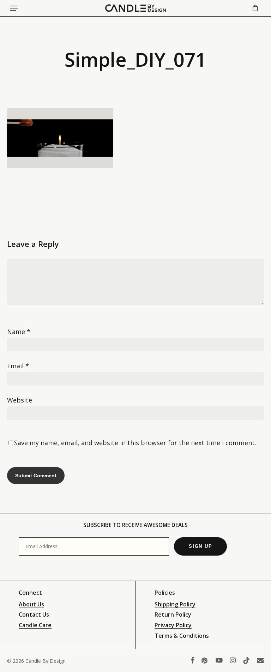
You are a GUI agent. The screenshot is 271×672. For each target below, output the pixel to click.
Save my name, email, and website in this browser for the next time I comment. (135, 442)
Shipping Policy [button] (175, 604)
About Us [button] (31, 604)
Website (19, 400)
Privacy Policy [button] (173, 625)
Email (18, 366)
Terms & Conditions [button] (182, 636)
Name (18, 331)
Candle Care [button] (35, 625)
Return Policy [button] (173, 615)
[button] (14, 8)
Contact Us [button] (34, 615)
